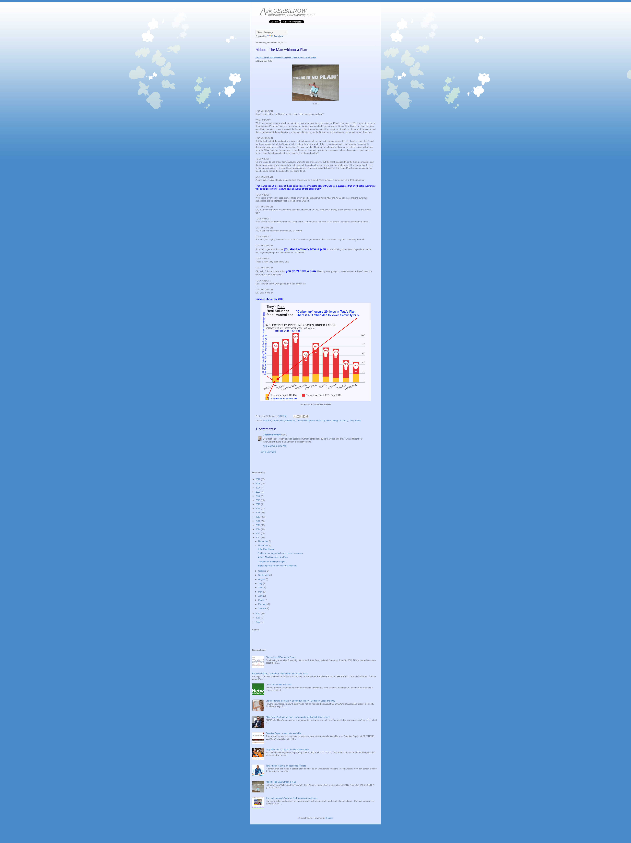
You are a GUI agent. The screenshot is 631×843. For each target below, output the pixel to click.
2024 (258, 487)
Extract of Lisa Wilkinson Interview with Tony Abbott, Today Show (286, 57)
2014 (258, 529)
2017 (258, 517)
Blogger (329, 818)
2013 (258, 533)
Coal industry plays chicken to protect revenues (280, 553)
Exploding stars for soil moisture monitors (277, 565)
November (263, 545)
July (260, 583)
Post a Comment (268, 452)
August (262, 579)
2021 (258, 500)
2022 (258, 496)
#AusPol (267, 420)
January (262, 608)
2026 (258, 479)
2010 (258, 617)
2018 (258, 512)
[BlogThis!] (298, 416)
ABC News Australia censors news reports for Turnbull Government (298, 717)
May (260, 592)
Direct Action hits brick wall (279, 684)
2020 (258, 504)
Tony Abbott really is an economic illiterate (286, 766)
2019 (258, 508)
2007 (258, 622)
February (262, 604)
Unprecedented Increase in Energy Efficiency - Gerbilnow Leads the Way (300, 701)
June (261, 587)
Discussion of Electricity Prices (281, 657)
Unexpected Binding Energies (271, 561)
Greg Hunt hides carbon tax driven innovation (287, 749)
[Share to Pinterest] (307, 416)
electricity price (323, 420)
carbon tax (290, 420)
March (261, 600)
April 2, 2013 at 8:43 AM (274, 446)
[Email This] (294, 416)
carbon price (278, 420)
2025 (258, 483)
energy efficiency (340, 420)
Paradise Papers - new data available (283, 733)
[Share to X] (301, 416)
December (263, 541)
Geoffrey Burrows (272, 434)
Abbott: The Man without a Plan (272, 557)
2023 (258, 492)
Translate (278, 36)
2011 (258, 613)
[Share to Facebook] (304, 416)
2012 (258, 537)
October (262, 571)
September (263, 575)
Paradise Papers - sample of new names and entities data (279, 673)
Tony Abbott (355, 420)
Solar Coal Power (265, 549)
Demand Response (306, 420)
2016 (258, 521)
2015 (258, 525)
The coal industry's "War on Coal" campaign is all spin (291, 798)
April (260, 596)
